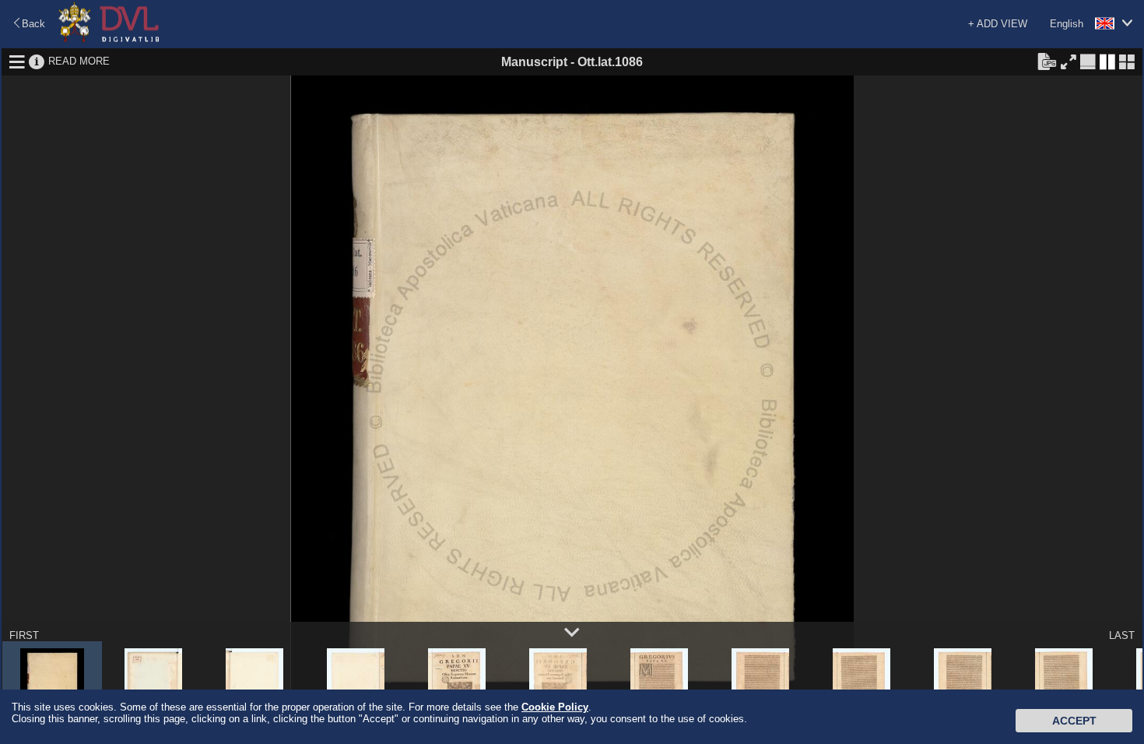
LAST (1122, 635)
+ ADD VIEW (997, 24)
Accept (1074, 720)
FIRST (24, 635)
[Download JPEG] (1047, 61)
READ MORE (79, 61)
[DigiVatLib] (109, 39)
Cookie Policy (554, 707)
